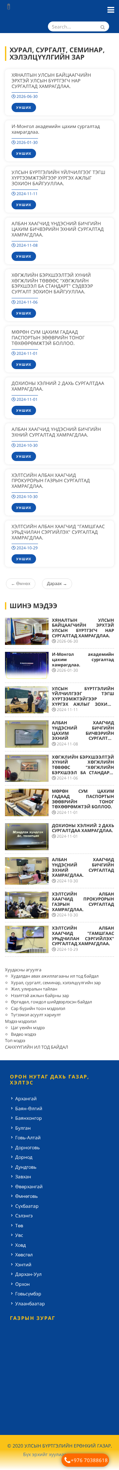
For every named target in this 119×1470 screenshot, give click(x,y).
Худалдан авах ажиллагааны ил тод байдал (55, 976)
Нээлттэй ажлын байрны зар (40, 995)
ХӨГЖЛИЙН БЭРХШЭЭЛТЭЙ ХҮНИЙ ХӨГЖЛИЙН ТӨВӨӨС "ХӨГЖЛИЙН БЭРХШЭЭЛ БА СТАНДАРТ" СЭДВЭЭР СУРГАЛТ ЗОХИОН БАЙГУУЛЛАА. (52, 283)
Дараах (57, 583)
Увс (19, 1235)
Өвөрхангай (29, 1186)
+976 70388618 (89, 1460)
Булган (23, 1128)
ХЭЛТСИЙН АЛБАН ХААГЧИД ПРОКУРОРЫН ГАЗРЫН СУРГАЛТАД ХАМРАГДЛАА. (51, 480)
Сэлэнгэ (24, 1215)
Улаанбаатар (30, 1303)
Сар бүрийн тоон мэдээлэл (38, 1008)
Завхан (23, 1176)
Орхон (22, 1284)
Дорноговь (27, 1147)
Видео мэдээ (23, 1034)
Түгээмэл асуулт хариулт (36, 1015)
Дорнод (23, 1157)
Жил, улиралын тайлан (34, 989)
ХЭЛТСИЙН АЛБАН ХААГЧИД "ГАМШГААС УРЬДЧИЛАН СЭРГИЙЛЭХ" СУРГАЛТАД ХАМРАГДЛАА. (58, 532)
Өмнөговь (26, 1196)
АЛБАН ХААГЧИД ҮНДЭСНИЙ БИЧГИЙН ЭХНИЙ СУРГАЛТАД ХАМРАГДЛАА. (56, 432)
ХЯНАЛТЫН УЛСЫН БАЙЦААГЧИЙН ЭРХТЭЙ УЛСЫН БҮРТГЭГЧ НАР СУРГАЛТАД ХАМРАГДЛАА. (51, 80)
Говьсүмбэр (28, 1293)
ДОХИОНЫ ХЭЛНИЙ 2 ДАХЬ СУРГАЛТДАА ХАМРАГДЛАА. (58, 386)
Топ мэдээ (15, 1040)
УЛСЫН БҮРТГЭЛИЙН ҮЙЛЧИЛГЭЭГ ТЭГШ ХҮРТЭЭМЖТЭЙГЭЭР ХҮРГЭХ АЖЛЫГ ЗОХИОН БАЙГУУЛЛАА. (58, 178)
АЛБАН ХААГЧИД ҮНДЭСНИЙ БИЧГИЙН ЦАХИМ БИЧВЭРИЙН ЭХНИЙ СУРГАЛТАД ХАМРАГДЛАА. (58, 229)
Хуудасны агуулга (23, 970)
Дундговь (25, 1167)
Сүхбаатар (27, 1206)
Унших (23, 107)
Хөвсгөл (24, 1254)
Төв (19, 1225)
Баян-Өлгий (28, 1108)
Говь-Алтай (28, 1137)
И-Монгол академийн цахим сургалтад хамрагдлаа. (56, 129)
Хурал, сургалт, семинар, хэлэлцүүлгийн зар (56, 983)
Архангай (26, 1098)
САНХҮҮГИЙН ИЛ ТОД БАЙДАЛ (36, 1047)
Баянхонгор (28, 1118)
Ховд (20, 1245)
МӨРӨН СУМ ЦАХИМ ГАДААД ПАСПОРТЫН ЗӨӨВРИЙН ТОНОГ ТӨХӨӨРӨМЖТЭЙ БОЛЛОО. (48, 337)
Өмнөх (20, 583)
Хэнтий (23, 1264)
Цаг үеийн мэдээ (28, 1027)
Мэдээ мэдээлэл (20, 1021)
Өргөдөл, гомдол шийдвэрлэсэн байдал (51, 1002)
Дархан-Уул (28, 1274)
